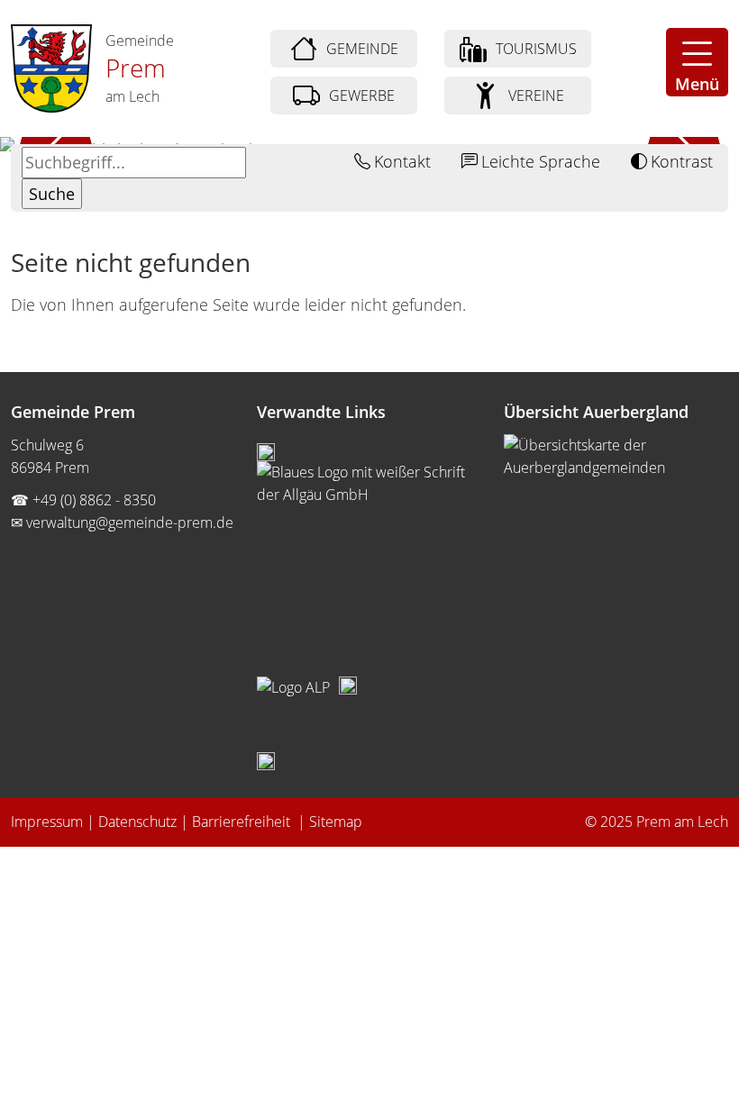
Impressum (47, 821)
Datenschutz (137, 821)
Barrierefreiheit (243, 821)
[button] (697, 62)
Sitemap (335, 821)
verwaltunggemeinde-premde (129, 522)
